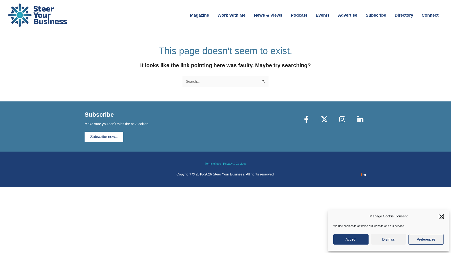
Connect (430, 15)
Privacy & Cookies (234, 163)
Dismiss (388, 239)
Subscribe (376, 15)
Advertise (347, 15)
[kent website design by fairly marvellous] (363, 174)
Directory (404, 15)
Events (323, 15)
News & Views (268, 15)
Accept (351, 239)
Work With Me (231, 15)
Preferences (426, 239)
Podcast (299, 15)
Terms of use (213, 163)
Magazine (199, 15)
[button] (441, 216)
